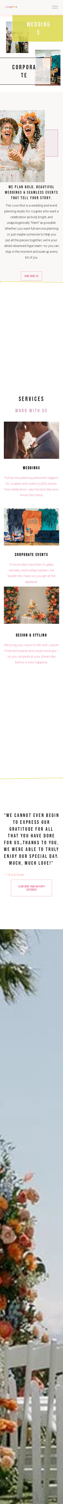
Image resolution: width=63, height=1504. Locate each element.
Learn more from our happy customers (31, 888)
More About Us (31, 276)
